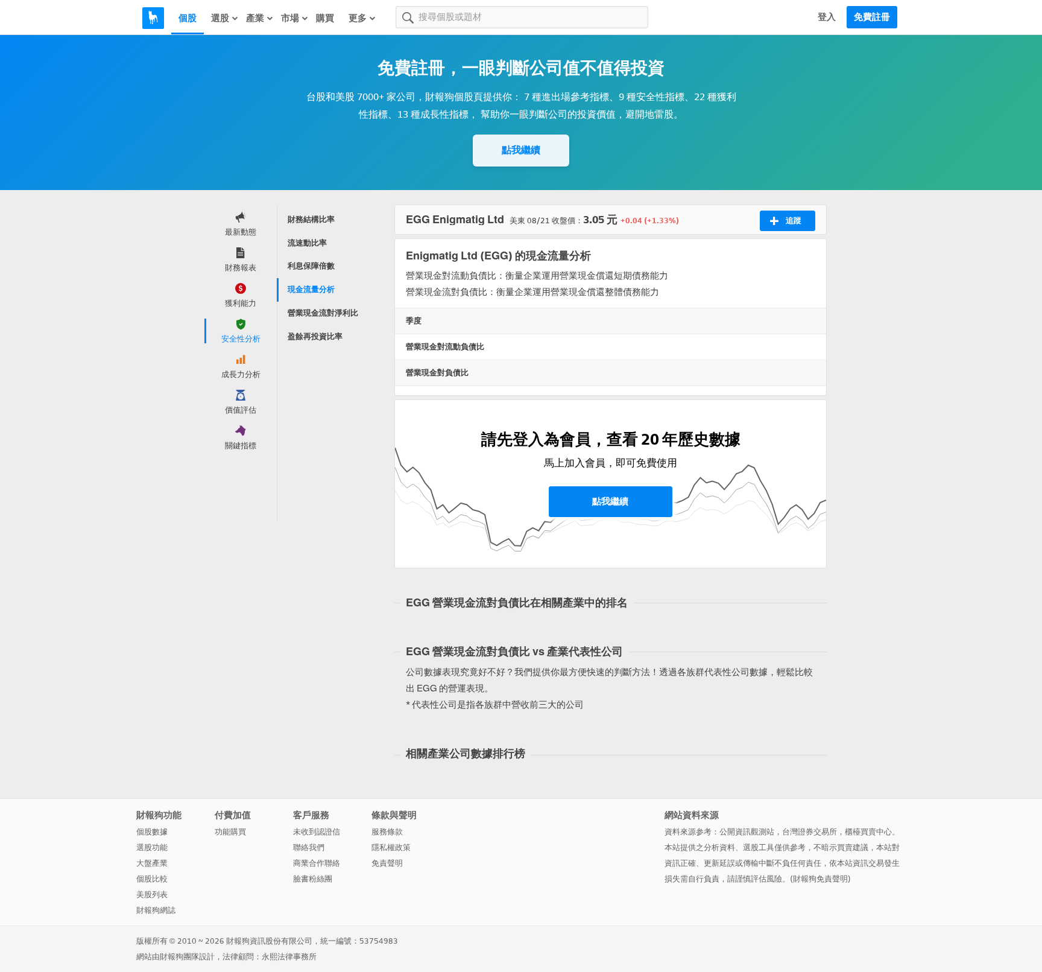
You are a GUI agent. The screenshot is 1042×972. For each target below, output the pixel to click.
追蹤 (793, 220)
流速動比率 (307, 242)
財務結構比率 (311, 219)
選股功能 (152, 847)
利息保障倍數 (311, 265)
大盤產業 (152, 863)
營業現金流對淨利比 (323, 312)
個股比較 (152, 878)
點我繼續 (521, 150)
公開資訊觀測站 (746, 831)
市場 (290, 18)
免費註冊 (872, 16)
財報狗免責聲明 (820, 878)
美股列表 (152, 894)
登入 (827, 16)
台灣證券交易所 (809, 831)
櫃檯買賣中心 (868, 831)
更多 (358, 18)
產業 (255, 18)
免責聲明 (387, 863)
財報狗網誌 (155, 910)
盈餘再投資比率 (315, 336)
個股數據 (152, 831)
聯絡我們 (308, 847)
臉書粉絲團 (312, 878)
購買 (325, 18)
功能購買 (230, 831)
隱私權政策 (391, 847)
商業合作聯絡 (316, 863)
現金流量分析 (311, 289)
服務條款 (387, 831)
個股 (187, 18)
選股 (220, 18)
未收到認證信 (316, 831)
